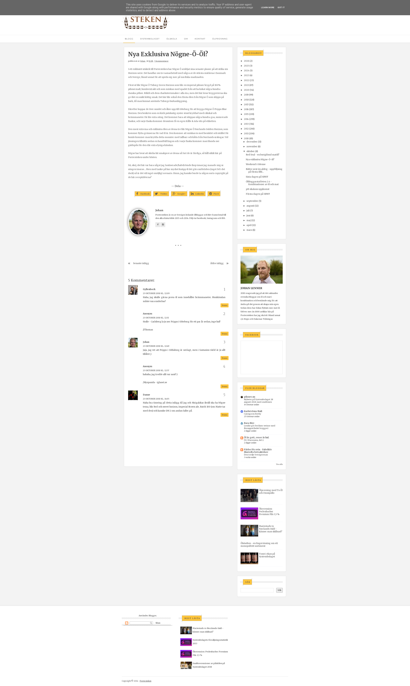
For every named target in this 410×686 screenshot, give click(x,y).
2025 (246, 65)
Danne (146, 394)
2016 (246, 109)
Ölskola (171, 38)
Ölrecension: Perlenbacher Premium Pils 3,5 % (269, 511)
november (251, 146)
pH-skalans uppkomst (257, 189)
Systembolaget (150, 38)
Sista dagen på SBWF (257, 176)
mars (249, 230)
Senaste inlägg (141, 263)
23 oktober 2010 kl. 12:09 (156, 293)
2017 (246, 104)
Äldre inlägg (217, 263)
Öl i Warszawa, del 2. (254, 440)
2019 (246, 94)
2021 (246, 85)
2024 (246, 70)
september (252, 201)
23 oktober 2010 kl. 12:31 (156, 317)
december (251, 141)
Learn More (267, 7)
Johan (142, 61)
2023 (246, 75)
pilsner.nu (249, 396)
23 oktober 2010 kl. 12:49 (156, 346)
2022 (246, 80)
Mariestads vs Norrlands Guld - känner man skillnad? (270, 529)
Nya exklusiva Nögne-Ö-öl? (260, 159)
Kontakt (200, 38)
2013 (246, 124)
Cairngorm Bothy (252, 414)
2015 (246, 114)
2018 (246, 99)
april (248, 225)
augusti (250, 205)
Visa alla (279, 464)
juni (248, 215)
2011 (246, 133)
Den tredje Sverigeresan (256, 454)
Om (186, 38)
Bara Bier (249, 423)
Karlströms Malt (253, 411)
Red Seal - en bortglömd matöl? (262, 154)
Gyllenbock (149, 289)
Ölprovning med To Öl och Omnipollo (271, 491)
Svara (224, 305)
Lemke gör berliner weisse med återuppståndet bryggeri (259, 426)
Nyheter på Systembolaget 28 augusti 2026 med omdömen (258, 400)
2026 (246, 61)
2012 (246, 128)
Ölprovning (220, 38)
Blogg (129, 38)
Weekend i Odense (256, 164)
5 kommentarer (161, 61)
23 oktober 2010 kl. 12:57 (156, 370)
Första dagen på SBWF (258, 194)
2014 (246, 119)
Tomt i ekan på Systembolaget (267, 555)
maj (248, 220)
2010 (246, 138)
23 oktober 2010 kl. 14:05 (156, 399)
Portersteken (145, 681)
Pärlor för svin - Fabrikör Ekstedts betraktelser (258, 450)
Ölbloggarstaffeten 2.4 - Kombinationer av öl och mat (262, 183)
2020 (246, 90)
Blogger (152, 615)
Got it (281, 7)
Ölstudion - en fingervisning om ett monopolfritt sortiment (259, 544)
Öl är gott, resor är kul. (256, 437)
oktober (250, 151)
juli (248, 210)
